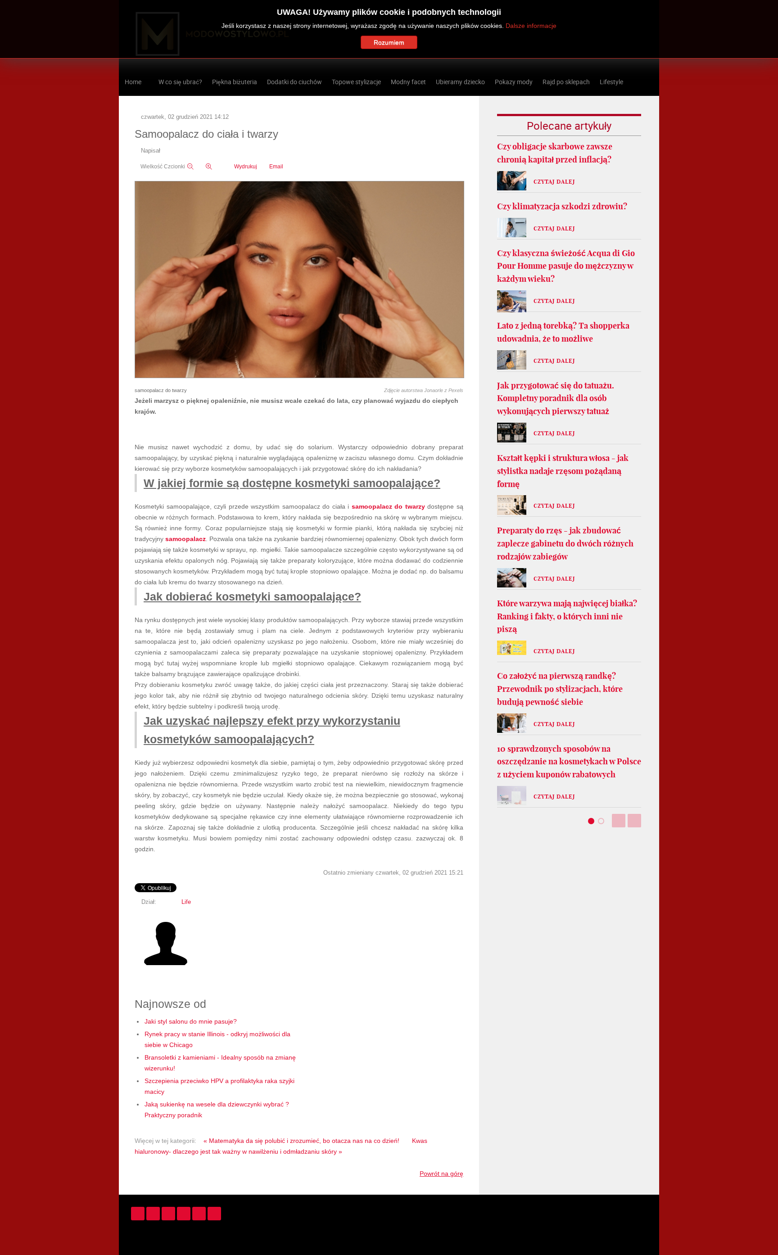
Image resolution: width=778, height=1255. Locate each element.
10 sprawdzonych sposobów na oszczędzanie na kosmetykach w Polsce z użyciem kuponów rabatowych (569, 762)
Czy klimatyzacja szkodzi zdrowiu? (562, 206)
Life (186, 902)
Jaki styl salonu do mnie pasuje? (191, 1021)
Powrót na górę (441, 1173)
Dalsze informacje (531, 25)
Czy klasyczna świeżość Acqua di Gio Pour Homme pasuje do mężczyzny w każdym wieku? (566, 266)
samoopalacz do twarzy (388, 506)
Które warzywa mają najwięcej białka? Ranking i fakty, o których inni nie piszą (567, 616)
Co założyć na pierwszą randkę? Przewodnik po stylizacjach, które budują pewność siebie (560, 689)
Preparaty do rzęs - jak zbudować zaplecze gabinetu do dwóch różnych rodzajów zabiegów (565, 543)
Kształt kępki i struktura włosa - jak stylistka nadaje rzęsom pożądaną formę (563, 471)
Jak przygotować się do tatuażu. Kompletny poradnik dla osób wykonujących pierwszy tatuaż (555, 398)
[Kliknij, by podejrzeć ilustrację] (299, 280)
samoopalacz (185, 538)
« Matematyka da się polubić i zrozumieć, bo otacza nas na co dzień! (301, 1140)
